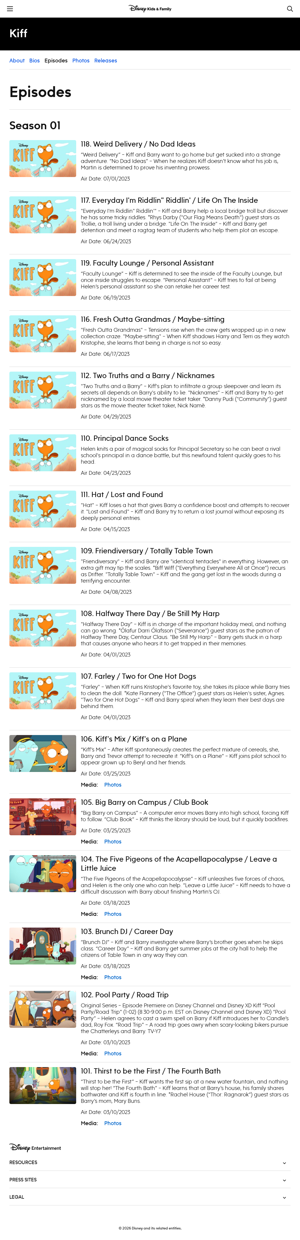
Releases (105, 61)
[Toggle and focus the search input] (290, 9)
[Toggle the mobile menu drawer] (10, 8)
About (17, 61)
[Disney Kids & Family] (150, 8)
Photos (81, 61)
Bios (34, 61)
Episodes (56, 61)
